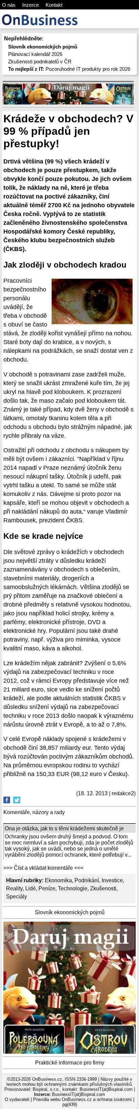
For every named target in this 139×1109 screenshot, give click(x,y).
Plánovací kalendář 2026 (35, 54)
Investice (112, 880)
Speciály (16, 896)
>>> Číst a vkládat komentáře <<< (43, 868)
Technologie (72, 888)
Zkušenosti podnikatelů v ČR (40, 61)
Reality (14, 888)
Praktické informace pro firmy (69, 1063)
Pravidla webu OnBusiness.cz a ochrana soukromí (82, 1099)
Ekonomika (58, 880)
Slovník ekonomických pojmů (70, 912)
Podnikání (87, 880)
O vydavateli (17, 1099)
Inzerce (30, 5)
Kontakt (54, 5)
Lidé (30, 888)
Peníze (46, 888)
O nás (9, 5)
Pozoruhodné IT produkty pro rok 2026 (69, 69)
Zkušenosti (103, 888)
